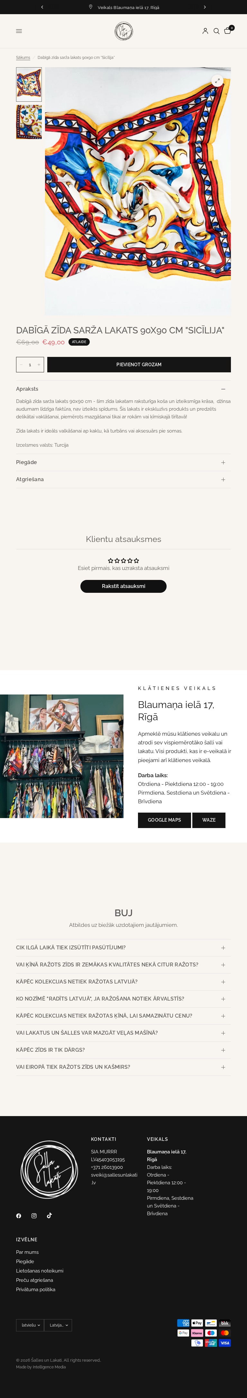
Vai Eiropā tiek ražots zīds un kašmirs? (73, 1067)
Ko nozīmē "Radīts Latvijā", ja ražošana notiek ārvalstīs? (100, 999)
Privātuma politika (35, 1289)
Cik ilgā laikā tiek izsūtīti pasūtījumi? (71, 948)
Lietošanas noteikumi (39, 1271)
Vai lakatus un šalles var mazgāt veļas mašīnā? (87, 1033)
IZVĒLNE (27, 1239)
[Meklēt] (216, 31)
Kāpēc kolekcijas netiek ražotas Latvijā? (77, 982)
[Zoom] (217, 81)
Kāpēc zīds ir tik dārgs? (50, 1050)
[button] (164, 820)
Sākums (23, 57)
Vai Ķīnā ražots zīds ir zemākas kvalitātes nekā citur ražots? (107, 965)
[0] (226, 31)
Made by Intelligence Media (41, 1367)
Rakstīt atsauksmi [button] (123, 586)
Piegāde (26, 462)
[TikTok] (54, 1215)
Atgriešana (30, 479)
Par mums (27, 1252)
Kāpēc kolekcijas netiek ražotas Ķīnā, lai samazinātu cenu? (104, 1016)
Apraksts (27, 389)
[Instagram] (39, 1216)
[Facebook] (23, 1216)
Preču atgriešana (34, 1280)
